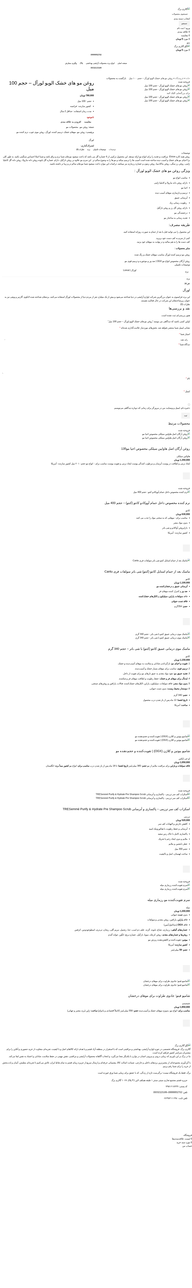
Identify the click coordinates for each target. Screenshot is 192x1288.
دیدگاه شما (184, 344)
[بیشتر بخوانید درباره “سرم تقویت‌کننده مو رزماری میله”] (186, 968)
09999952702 (96, 55)
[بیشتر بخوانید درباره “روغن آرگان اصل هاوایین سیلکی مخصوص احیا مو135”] (186, 475)
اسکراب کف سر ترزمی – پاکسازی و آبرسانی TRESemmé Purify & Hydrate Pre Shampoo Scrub (126, 809)
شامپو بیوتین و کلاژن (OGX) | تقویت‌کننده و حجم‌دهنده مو (153, 751)
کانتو (188, 510)
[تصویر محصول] (166, 437)
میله (188, 907)
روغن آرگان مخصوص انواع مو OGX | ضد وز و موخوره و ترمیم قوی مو (157, 261)
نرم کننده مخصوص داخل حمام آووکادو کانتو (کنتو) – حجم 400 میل (147, 503)
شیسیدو (186, 1003)
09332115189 (96, 68)
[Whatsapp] (183, 1125)
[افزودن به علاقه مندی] (186, 468)
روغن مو (84, 127)
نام (188, 378)
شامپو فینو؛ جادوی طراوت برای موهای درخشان (159, 995)
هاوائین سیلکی (183, 456)
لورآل (91, 140)
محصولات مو (72, 127)
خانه (188, 78)
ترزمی (187, 816)
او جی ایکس (184, 758)
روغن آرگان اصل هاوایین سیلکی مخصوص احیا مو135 (155, 448)
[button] (186, 621)
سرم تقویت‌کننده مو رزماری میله (168, 900)
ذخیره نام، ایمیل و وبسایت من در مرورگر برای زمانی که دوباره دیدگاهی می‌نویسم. (152, 408)
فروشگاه (179, 78)
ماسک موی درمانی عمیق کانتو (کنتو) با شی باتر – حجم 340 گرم (149, 648)
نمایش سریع (186, 482)
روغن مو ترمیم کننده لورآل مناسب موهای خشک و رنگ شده (162, 254)
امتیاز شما (184, 334)
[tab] (112, 149)
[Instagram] (176, 1125)
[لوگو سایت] (184, 9)
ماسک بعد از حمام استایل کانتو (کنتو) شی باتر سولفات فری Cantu (147, 571)
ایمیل (187, 391)
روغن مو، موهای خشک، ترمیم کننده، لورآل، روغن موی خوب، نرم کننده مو (50, 132)
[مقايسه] (186, 443)
